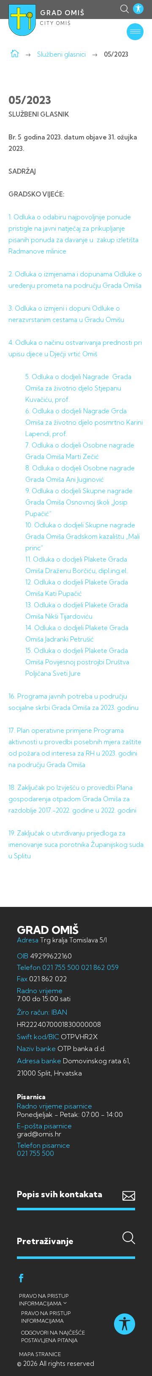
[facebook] (21, 1279)
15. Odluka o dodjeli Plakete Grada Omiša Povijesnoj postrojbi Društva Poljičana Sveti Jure (77, 662)
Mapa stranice (40, 1354)
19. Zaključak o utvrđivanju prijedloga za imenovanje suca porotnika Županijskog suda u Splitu (76, 844)
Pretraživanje (76, 1224)
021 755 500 (60, 967)
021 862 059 (99, 967)
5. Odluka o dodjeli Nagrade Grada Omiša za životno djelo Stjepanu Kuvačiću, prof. (78, 388)
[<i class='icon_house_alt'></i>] (15, 54)
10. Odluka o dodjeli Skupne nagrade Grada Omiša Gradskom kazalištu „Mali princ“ (82, 536)
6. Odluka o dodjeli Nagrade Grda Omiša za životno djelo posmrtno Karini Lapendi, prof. (84, 422)
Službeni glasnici (61, 54)
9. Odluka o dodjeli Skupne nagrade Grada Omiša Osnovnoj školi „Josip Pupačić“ (79, 502)
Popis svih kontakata (59, 1194)
